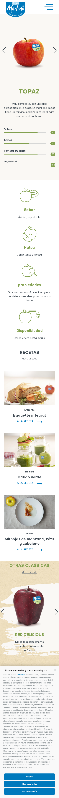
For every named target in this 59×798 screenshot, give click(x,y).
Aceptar (29, 776)
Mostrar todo (29, 358)
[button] (55, 670)
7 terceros (21, 675)
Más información (29, 791)
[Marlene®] (15, 16)
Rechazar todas (29, 784)
